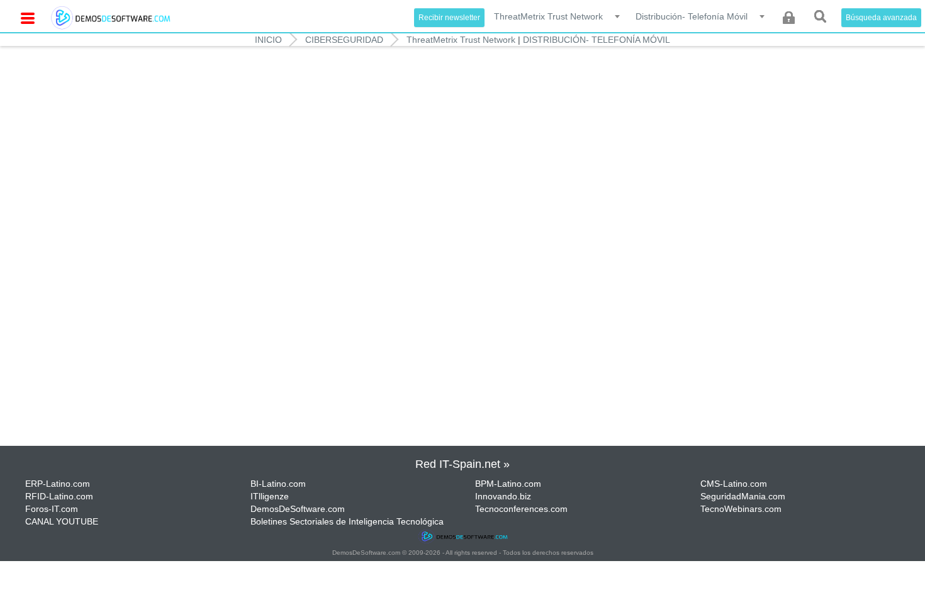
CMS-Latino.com (733, 484)
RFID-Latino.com (59, 496)
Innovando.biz (503, 496)
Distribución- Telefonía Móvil (596, 40)
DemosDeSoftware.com (297, 509)
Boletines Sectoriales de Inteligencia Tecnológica (347, 521)
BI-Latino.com (278, 484)
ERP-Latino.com (57, 484)
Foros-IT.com (51, 509)
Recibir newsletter (449, 17)
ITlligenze (269, 496)
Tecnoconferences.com (521, 509)
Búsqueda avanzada (881, 17)
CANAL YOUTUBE (61, 521)
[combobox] (557, 15)
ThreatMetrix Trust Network (460, 40)
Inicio (268, 40)
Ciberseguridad (344, 40)
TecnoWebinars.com (741, 509)
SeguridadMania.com (742, 496)
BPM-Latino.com (508, 484)
